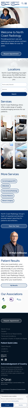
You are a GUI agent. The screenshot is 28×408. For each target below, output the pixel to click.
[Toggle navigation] (25, 3)
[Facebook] (3, 360)
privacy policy (15, 401)
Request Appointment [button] (11, 54)
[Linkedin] (6, 360)
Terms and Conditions (8, 336)
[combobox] (14, 85)
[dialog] (14, 401)
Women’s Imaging (7, 200)
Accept (7, 405)
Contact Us (4, 351)
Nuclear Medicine (7, 196)
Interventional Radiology (9, 191)
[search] (22, 3)
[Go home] (14, 356)
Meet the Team (14, 226)
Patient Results (6, 346)
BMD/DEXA (5, 186)
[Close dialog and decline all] (27, 396)
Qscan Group (5, 329)
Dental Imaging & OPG (9, 181)
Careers (3, 331)
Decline (21, 405)
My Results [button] (14, 285)
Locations (4, 349)
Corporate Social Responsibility (11, 334)
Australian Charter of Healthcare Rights (14, 338)
